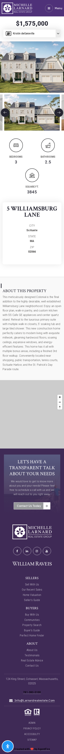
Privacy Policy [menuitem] (32, 728)
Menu (58, 8)
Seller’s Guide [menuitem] (32, 600)
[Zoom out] (59, 402)
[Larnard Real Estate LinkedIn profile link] (27, 551)
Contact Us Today (29, 506)
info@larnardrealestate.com (35, 700)
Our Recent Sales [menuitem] (32, 589)
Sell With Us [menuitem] (32, 584)
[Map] (32, 414)
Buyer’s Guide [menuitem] (32, 630)
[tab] (32, 283)
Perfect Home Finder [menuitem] (32, 635)
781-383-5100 (32, 692)
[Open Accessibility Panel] (8, 746)
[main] (32, 224)
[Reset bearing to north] (59, 407)
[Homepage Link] (17, 8)
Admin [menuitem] (32, 722)
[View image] (32, 112)
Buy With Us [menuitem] (32, 614)
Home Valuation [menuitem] (32, 595)
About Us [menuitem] (32, 650)
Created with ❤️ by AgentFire (32, 749)
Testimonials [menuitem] (32, 655)
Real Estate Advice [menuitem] (32, 660)
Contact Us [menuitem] (32, 665)
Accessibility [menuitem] (32, 734)
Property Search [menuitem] (32, 625)
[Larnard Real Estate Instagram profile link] (37, 551)
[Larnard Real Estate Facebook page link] (17, 551)
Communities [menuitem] (32, 620)
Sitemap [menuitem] (32, 739)
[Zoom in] (59, 397)
